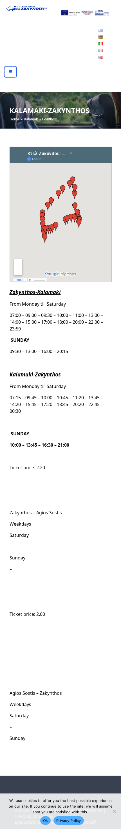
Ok (45, 820)
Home (14, 119)
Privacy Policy (68, 820)
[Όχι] (114, 811)
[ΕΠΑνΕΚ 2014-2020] (84, 12)
